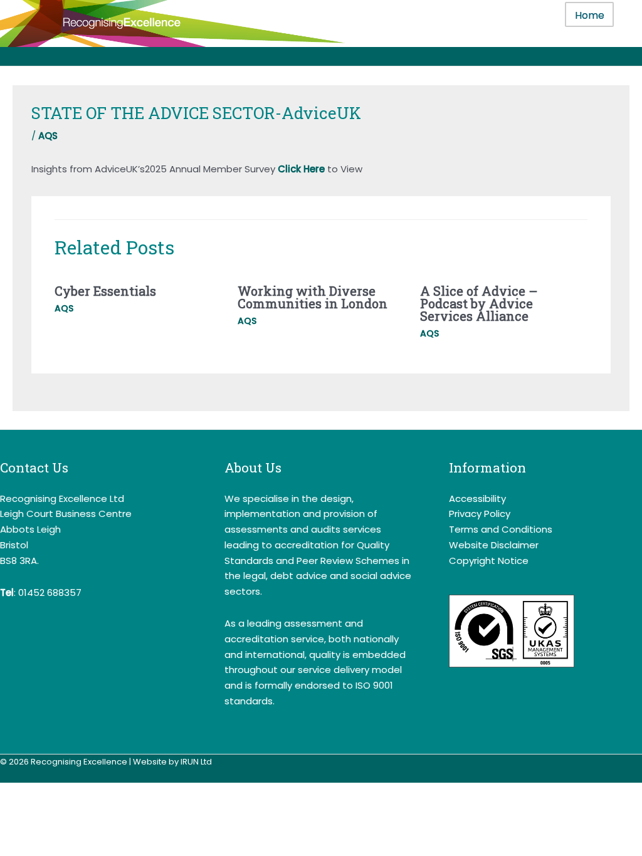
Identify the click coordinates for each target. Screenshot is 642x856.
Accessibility (477, 498)
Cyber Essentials (105, 291)
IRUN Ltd (196, 762)
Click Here (301, 168)
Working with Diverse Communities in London (312, 297)
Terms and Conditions (500, 529)
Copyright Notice (489, 560)
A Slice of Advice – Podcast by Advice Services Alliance (479, 303)
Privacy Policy (479, 513)
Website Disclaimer (494, 544)
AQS (48, 135)
